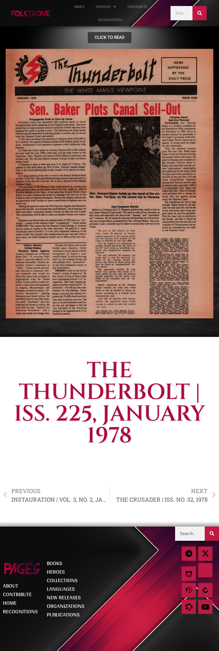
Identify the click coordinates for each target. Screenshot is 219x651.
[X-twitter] (205, 553)
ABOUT (79, 6)
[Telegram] (189, 553)
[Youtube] (205, 607)
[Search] (199, 13)
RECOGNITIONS (110, 19)
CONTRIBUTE (137, 6)
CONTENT (103, 6)
